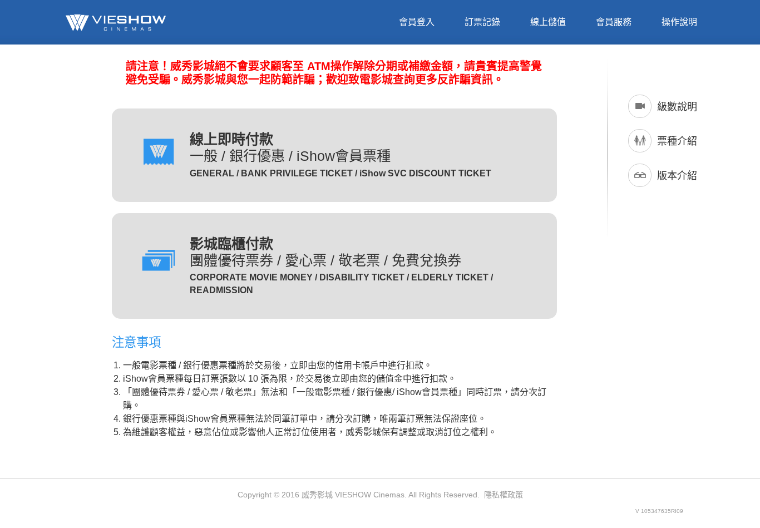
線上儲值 (548, 22)
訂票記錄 (482, 22)
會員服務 (613, 22)
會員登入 (417, 22)
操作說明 (679, 22)
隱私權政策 (503, 494)
